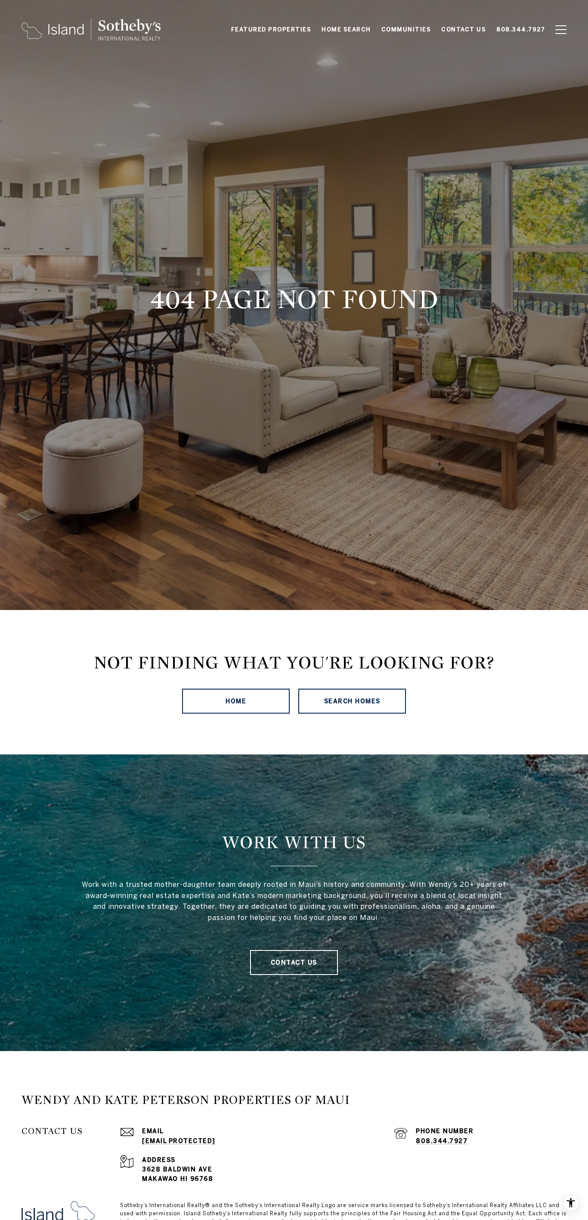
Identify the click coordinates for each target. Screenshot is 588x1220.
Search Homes (352, 701)
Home (236, 701)
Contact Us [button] (294, 962)
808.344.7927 (441, 1140)
